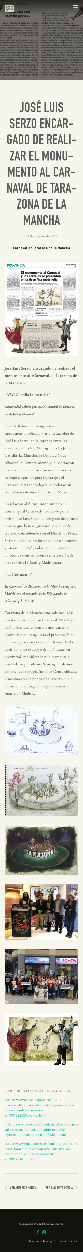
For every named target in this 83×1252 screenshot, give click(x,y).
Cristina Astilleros (65, 1241)
